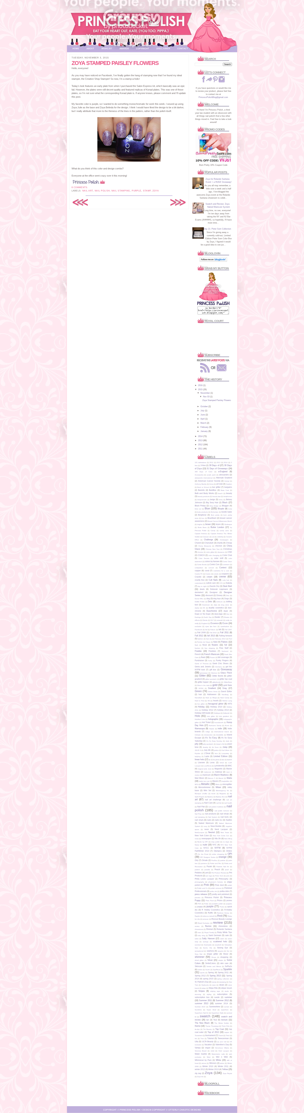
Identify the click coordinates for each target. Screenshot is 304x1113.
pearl (227, 869)
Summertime (214, 1007)
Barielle (201, 490)
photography (199, 882)
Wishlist (106, 48)
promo (229, 900)
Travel (220, 1035)
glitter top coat (226, 679)
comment (226, 564)
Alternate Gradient (224, 478)
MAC (230, 766)
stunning (198, 994)
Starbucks (205, 985)
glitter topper (203, 682)
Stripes (201, 991)
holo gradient (224, 716)
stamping (222, 982)
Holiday (201, 707)
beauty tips (216, 496)
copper (198, 571)
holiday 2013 (223, 710)
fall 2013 (211, 635)
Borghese (202, 515)
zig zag (198, 1073)
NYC (214, 845)
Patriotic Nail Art (222, 866)
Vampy (198, 1048)
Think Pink (225, 1026)
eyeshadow (225, 626)
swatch (205, 1016)
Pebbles (198, 873)
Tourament (199, 1035)
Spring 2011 (223, 972)
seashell (218, 945)
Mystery (210, 797)
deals (202, 589)
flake (215, 642)
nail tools (225, 817)
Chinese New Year (213, 549)
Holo (197, 716)
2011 (200, 448)
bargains (228, 487)
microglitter (227, 784)
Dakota (229, 583)
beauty (229, 493)
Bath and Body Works (204, 493)
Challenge (208, 539)
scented (198, 945)
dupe (226, 611)
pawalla (207, 869)
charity (220, 543)
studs (227, 991)
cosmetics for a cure (221, 571)
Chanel (198, 543)
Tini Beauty (207, 1029)
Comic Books (202, 564)
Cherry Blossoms (204, 546)
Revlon (208, 926)
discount (209, 595)
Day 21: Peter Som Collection (217, 229)
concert (211, 568)
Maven (215, 781)
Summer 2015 (200, 1007)
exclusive (198, 626)
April (202, 419)
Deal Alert (227, 586)
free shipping (210, 648)
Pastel (209, 866)
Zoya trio (200, 1076)
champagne (224, 540)
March (203, 423)
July (202, 410)
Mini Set (207, 790)
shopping (224, 957)
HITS (230, 704)
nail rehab (224, 814)
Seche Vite (207, 948)
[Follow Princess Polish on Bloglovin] (213, 261)
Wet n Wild (222, 1057)
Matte (229, 778)
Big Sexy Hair (212, 502)
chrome (200, 552)
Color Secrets (204, 558)
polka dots (224, 891)
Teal (215, 1020)
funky (210, 660)
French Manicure (211, 654)
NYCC (206, 848)
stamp (147, 191)
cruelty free (200, 580)
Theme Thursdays (212, 1026)
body (230, 509)
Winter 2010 (207, 1066)
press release (201, 894)
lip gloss (216, 759)
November (205, 393)
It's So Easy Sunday (214, 741)
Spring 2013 (215, 975)
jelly (196, 744)
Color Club (227, 555)
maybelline (225, 781)
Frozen (212, 657)
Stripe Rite (213, 988)
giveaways (204, 673)
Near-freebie (216, 826)
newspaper (206, 838)
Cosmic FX (199, 574)
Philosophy (223, 879)
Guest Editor (226, 691)
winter (222, 1063)
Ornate (205, 860)
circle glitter (210, 552)
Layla (206, 756)
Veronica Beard (201, 1051)
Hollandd (226, 713)
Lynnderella (219, 766)
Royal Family (209, 932)
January (204, 431)
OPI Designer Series (207, 857)
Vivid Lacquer (223, 1051)
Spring (211, 972)
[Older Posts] (178, 205)
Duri (227, 614)
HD (209, 701)
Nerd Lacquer (221, 829)
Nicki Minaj (228, 839)
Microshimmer (204, 787)
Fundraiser (199, 660)
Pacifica (214, 860)
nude (205, 844)
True (202, 1038)
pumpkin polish (217, 904)
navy (205, 826)
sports (202, 972)
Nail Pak (201, 807)
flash (196, 645)
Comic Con (214, 564)
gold (214, 685)
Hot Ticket (206, 722)
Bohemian (214, 512)
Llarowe (201, 762)
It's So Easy (211, 737)
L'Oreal (207, 753)
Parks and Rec (215, 863)
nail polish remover (222, 811)
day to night (202, 586)
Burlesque (228, 524)
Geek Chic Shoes (220, 663)
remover (206, 919)
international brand (221, 732)
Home (76, 48)
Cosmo (208, 574)
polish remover (216, 888)
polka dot (213, 891)
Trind (227, 1035)
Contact (182, 48)
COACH (201, 555)
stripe (204, 988)
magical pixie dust (204, 769)
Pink (206, 884)
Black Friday (200, 506)
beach (220, 493)
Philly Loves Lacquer (204, 879)
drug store (225, 605)
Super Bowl (211, 1010)
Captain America (201, 533)
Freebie (198, 651)
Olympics (218, 851)
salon (222, 939)
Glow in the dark (203, 685)
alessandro (224, 475)
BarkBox (212, 490)
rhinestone (223, 926)
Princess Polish (212, 897)
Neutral (211, 832)
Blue (207, 508)
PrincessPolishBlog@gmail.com (213, 97)
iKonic (227, 725)
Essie (225, 623)
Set (228, 951)
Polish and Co (202, 888)
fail (206, 629)
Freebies (212, 651)
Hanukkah (198, 698)
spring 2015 (208, 979)
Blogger (225, 506)
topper (226, 1032)
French (198, 654)
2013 (200, 440)
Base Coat (225, 490)
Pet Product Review (219, 873)
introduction (208, 735)
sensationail (199, 951)
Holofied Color (200, 719)
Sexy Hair (199, 954)
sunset (226, 1007)
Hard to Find (199, 701)
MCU (196, 784)
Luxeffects (207, 766)
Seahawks (208, 945)
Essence (215, 623)
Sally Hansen (208, 938)
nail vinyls (199, 820)
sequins (220, 951)
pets (227, 876)
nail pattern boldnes (215, 807)
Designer (214, 592)
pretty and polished (220, 894)
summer (228, 997)
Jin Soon (215, 747)
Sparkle (227, 969)
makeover (207, 772)
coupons (225, 574)
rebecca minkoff (208, 916)
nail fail (218, 803)
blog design (214, 506)
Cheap (229, 543)
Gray (224, 688)
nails (209, 820)
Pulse (206, 904)
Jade (227, 741)
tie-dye (197, 1029)
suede (217, 997)
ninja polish (215, 842)
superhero (224, 1010)
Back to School (203, 487)
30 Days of (214, 465)
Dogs (226, 598)
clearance (221, 552)
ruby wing (201, 935)
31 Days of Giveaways (217, 468)
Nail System (212, 817)
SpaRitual (216, 969)
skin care (224, 963)
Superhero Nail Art (201, 1013)
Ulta (196, 1041)
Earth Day (207, 617)
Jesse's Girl (220, 744)
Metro (217, 784)
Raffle (210, 913)
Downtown (206, 605)
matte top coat (204, 781)
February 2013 (220, 639)
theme (197, 1026)
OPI (230, 854)
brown (208, 524)
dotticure (219, 602)
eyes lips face (210, 626)
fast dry (209, 639)
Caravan (206, 537)
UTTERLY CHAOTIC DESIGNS (184, 1110)
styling (209, 994)
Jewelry (205, 747)
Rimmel (209, 929)
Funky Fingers (222, 660)
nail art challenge (213, 800)
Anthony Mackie (200, 484)
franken (197, 648)
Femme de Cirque (203, 642)
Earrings (198, 617)
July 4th (207, 750)
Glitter (202, 675)
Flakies (224, 642)
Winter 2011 (223, 1066)
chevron (218, 546)
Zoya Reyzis (227, 1073)
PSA (199, 904)
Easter (217, 617)
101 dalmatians (200, 462)
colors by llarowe (212, 561)
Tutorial (210, 1038)
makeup (218, 772)
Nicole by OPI (202, 842)
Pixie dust (219, 885)
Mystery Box (220, 797)
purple (136, 191)
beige (212, 499)
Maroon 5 (211, 778)
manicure (207, 775)
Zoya (155, 191)
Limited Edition (220, 756)
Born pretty (215, 515)
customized (199, 583)
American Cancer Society (209, 481)
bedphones (228, 496)
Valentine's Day (222, 1044)
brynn (218, 524)
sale (227, 935)
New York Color (202, 835)
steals (221, 985)
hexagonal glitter (215, 704)
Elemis (205, 620)
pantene (204, 863)
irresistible (219, 735)
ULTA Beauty (207, 1041)
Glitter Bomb (217, 676)
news (197, 839)
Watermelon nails (218, 1054)
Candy (213, 530)
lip (209, 759)
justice (216, 750)
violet (212, 1051)
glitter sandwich (211, 679)
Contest (222, 567)
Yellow (225, 1069)
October (204, 406)
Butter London (217, 527)
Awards (124, 48)
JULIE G (198, 750)
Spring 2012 (200, 976)
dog (208, 598)
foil (225, 645)
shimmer (199, 957)
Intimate (198, 735)
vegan (207, 1048)
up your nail (221, 1042)
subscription (222, 994)
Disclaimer (163, 48)
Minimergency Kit (222, 790)
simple (220, 960)
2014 (200, 436)
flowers (215, 645)
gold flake (227, 685)
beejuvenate (202, 499)
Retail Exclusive (203, 923)
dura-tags (218, 614)
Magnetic (218, 769)
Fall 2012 (199, 635)
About (90, 48)
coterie (216, 574)
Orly (196, 860)
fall (220, 629)
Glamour (214, 673)
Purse (222, 907)
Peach (217, 869)
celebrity (220, 537)
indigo (208, 732)
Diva (227, 595)
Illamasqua (200, 728)
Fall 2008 (201, 632)
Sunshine (198, 1010)
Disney (219, 595)
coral (207, 571)
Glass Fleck (226, 673)
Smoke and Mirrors (213, 966)
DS (204, 608)
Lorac (212, 762)
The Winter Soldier (221, 1023)
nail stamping (120, 191)
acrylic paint (211, 475)
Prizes (219, 900)
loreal (222, 762)
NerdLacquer (199, 832)
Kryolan (197, 753)
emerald (220, 620)
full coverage (223, 657)
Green (198, 691)
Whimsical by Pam (203, 1060)
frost (203, 657)
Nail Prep (198, 814)
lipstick (229, 759)
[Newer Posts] (80, 205)
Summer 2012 (222, 1000)
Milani (218, 787)
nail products (210, 814)
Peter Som (219, 876)
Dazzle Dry (214, 586)
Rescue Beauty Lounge (222, 919)
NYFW (218, 848)
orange (223, 857)
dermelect (199, 592)
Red (219, 915)
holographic (213, 719)
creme (222, 576)
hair (200, 694)
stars (214, 985)
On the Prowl (203, 854)
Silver (210, 960)
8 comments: (80, 187)
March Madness (221, 775)
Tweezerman (223, 1038)
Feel (230, 639)
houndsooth (218, 722)
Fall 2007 (228, 629)
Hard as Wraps (211, 698)
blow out (198, 509)
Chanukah (208, 543)
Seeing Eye (222, 948)
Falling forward (225, 636)
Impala (211, 729)
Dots (210, 601)
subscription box (202, 997)
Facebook (198, 629)
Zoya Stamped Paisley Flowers (115, 63)
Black (225, 502)
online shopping (218, 854)
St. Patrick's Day (202, 982)
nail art (87, 191)
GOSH (201, 688)
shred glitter (199, 960)
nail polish (102, 191)
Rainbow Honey (223, 913)
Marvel (220, 778)
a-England (222, 471)
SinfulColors (210, 963)
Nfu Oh (218, 838)
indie (220, 728)
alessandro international (204, 478)
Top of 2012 (213, 1032)
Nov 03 (206, 396)
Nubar (197, 845)
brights (199, 524)
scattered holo (220, 941)
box (203, 518)
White (218, 1060)
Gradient (212, 688)
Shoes (213, 957)
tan (207, 1020)
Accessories (199, 475)
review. (197, 926)
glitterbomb (216, 682)
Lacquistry (225, 753)
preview (197, 897)
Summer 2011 (205, 1000)
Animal (226, 481)
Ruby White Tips (224, 932)
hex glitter (201, 704)
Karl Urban (225, 750)
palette (222, 860)
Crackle (198, 577)
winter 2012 (200, 1069)
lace (216, 753)
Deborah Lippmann (219, 589)
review (218, 922)
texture (224, 1020)
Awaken (229, 484)
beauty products (203, 496)
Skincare (198, 966)
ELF (212, 620)
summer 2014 (221, 1003)
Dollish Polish (200, 602)
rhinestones (199, 929)
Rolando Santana (224, 929)
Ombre (229, 851)
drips (215, 605)
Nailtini (229, 820)
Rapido (197, 916)
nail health (228, 803)
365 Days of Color (203, 472)
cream (209, 577)
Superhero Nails (217, 1013)
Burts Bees (202, 527)
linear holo (199, 759)
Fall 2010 (213, 632)
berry (221, 499)
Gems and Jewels (203, 667)
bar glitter (216, 487)
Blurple (221, 508)
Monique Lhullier (201, 793)
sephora (210, 951)
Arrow (211, 484)
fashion (200, 639)
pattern (197, 869)
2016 (200, 385)
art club (219, 484)
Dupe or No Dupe (203, 614)
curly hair (225, 580)
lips (223, 759)
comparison (199, 568)
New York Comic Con (221, 835)
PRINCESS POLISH (130, 1110)
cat (213, 537)
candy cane (224, 530)
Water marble (201, 1054)
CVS (221, 583)
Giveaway (226, 669)
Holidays (217, 713)
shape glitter (212, 954)
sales (197, 939)
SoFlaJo (228, 966)
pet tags (209, 876)
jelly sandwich (208, 744)
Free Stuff (223, 648)
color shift (218, 558)
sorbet (200, 969)
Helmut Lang (227, 701)
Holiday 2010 (216, 707)
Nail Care (208, 803)
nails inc (218, 820)
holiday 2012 (207, 710)
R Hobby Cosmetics (211, 910)
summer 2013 (201, 1003)
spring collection (223, 979)
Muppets (222, 793)
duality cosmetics (216, 608)
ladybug (198, 756)
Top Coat (219, 1029)
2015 (200, 389)
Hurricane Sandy (215, 725)
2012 (200, 444)
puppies (229, 904)
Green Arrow (212, 691)
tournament (210, 1035)
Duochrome (211, 611)
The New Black (202, 1023)
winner (204, 1063)
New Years (225, 832)
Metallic (205, 784)
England (204, 623)
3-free (203, 465)
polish (230, 885)
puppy (200, 907)
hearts (215, 701)
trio (196, 1038)
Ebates (226, 617)
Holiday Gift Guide (203, 713)
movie (213, 793)
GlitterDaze (228, 682)
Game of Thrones (202, 663)
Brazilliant (212, 518)
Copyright (142, 48)
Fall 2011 (224, 632)
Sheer (225, 954)
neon (206, 829)
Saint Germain (215, 935)
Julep (224, 747)
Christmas (227, 549)
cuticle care (211, 583)
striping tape (215, 991)
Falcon (212, 629)
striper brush (226, 988)
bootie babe (227, 512)
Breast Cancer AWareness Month (220, 521)
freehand (225, 651)
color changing (213, 555)
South (207, 969)
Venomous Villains (222, 1048)
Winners (212, 1063)
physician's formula (215, 882)
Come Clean (227, 561)
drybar (197, 608)
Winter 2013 (213, 1069)
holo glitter (211, 716)
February (204, 427)
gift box (212, 670)
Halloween (211, 694)
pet (206, 873)
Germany (218, 667)
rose (199, 932)
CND (230, 552)
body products (202, 512)
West (208, 1057)
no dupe (226, 842)
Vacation (208, 1044)
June (203, 414)
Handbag (225, 694)
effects (197, 620)
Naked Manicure (206, 823)
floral (205, 645)
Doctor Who (199, 599)
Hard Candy (224, 698)
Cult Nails (213, 580)
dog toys (217, 598)
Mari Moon (199, 778)
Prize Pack (210, 900)
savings (205, 942)
